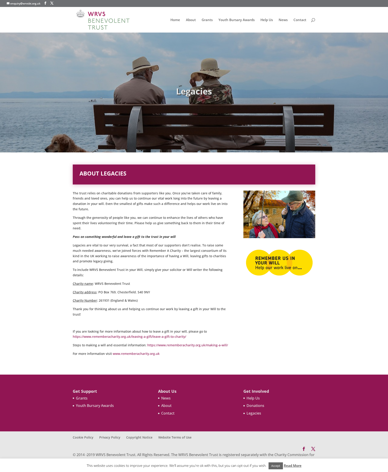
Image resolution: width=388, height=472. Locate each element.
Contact (299, 20)
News (283, 20)
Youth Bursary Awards (236, 20)
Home (175, 20)
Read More (293, 465)
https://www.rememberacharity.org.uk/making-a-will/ (187, 345)
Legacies (254, 413)
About (191, 20)
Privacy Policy (109, 437)
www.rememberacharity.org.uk (136, 353)
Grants (207, 20)
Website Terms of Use (175, 437)
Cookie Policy (83, 437)
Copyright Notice (139, 437)
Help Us (266, 20)
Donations (255, 405)
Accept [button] (275, 466)
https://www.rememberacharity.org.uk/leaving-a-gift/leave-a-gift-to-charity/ (129, 336)
